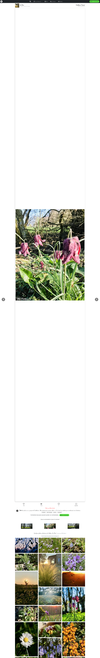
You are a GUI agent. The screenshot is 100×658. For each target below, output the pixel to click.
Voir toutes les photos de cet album (50, 536)
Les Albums (38, 1)
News (61, 1)
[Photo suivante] (3, 299)
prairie (55, 512)
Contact (53, 1)
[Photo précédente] (96, 299)
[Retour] (1, 1)
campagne (59, 512)
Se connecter (94, 1)
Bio (47, 1)
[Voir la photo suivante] (26, 526)
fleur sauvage (49, 512)
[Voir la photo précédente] (73, 526)
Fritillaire (43, 512)
